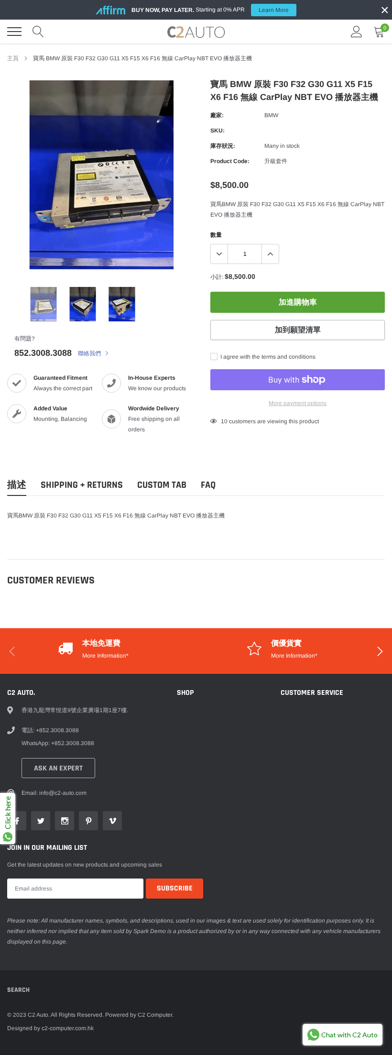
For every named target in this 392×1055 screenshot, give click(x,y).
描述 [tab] (16, 485)
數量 (216, 234)
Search (18, 990)
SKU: (217, 130)
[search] (38, 32)
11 (224, 421)
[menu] (14, 31)
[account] (356, 31)
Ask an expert (58, 768)
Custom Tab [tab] (161, 485)
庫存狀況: (222, 146)
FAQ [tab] (208, 485)
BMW (271, 115)
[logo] (196, 32)
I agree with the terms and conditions (267, 356)
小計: (216, 277)
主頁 (13, 58)
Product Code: (230, 161)
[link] (43, 304)
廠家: (217, 115)
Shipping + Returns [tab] (82, 485)
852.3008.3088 (43, 353)
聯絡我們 (90, 353)
